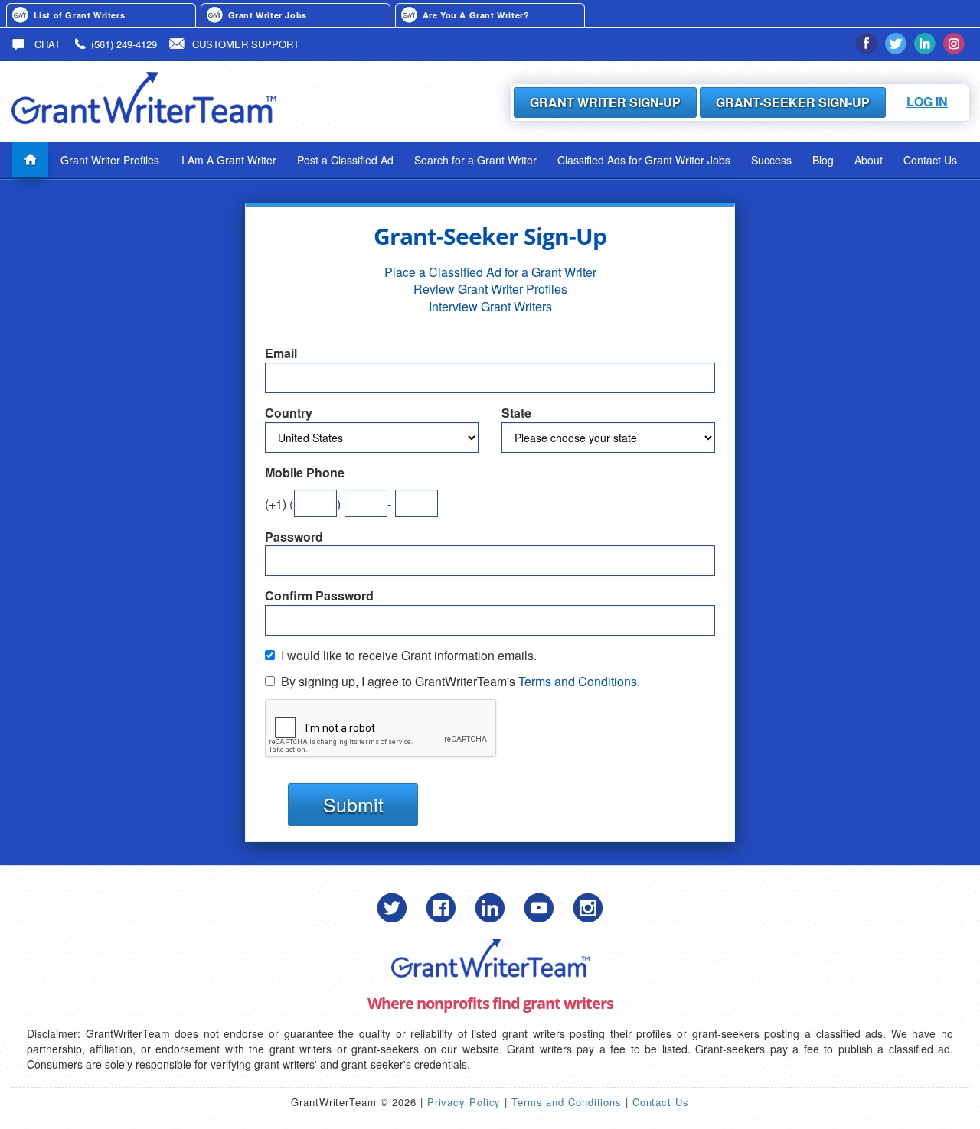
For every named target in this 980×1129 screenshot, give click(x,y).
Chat (45, 44)
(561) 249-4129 (124, 44)
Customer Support (245, 44)
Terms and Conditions (566, 1102)
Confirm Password (319, 595)
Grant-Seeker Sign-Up (793, 102)
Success (771, 160)
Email (281, 353)
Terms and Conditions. (579, 681)
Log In (927, 101)
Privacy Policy (464, 1102)
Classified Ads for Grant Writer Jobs (643, 160)
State (516, 413)
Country (288, 413)
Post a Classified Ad (345, 160)
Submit (353, 804)
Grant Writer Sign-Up (605, 102)
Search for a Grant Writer (475, 160)
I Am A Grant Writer (228, 160)
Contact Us (930, 160)
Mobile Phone (305, 472)
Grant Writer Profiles (109, 160)
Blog (823, 160)
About (868, 160)
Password (294, 537)
